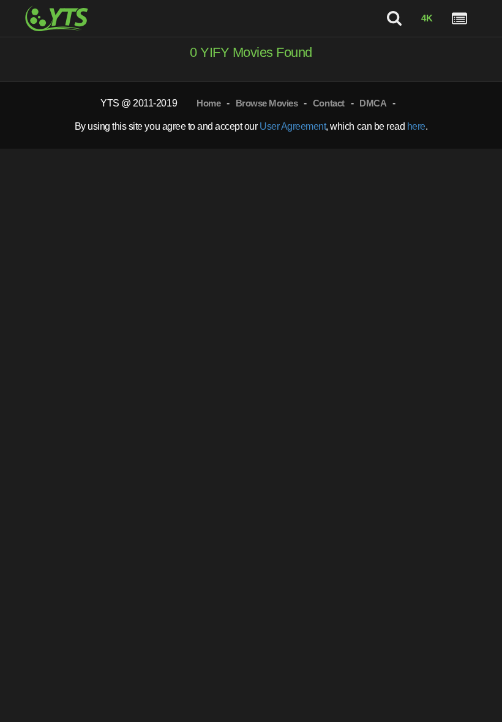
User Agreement (293, 126)
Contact (329, 103)
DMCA (372, 103)
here (416, 126)
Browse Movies (267, 103)
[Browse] (459, 18)
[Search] (394, 18)
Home (208, 103)
